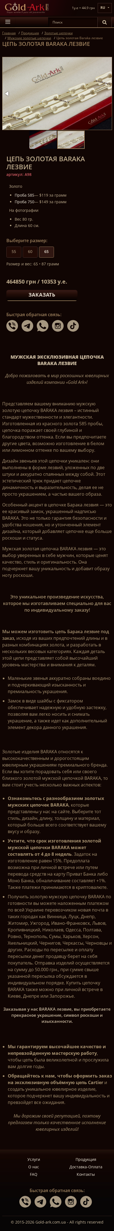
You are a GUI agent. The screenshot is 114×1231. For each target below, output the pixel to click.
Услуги (33, 1159)
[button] (7, 93)
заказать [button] (41, 294)
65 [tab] (46, 251)
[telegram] (29, 325)
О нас (33, 1166)
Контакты (86, 1174)
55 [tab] (14, 251)
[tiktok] (74, 325)
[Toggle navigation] (7, 22)
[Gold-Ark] (26, 8)
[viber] (14, 325)
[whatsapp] (44, 325)
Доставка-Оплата (85, 1166)
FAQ (33, 1174)
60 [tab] (30, 251)
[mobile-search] (104, 22)
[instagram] (59, 325)
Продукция (86, 1159)
